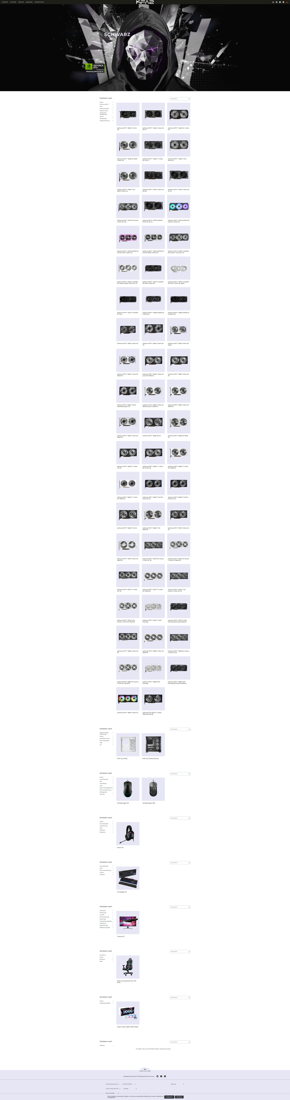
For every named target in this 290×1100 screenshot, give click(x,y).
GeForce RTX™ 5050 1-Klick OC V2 (153, 344)
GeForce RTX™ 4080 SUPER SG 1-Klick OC (153, 313)
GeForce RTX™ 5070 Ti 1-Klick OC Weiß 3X (153, 590)
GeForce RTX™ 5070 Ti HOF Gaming (152, 621)
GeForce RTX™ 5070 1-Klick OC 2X (178, 528)
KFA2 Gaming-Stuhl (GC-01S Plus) (126, 981)
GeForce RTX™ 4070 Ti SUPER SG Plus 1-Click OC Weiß (178, 282)
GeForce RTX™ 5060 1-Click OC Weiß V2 (127, 436)
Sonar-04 (120, 847)
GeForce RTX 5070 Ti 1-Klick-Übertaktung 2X (152, 713)
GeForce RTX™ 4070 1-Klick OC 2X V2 (178, 190)
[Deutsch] (287, 2)
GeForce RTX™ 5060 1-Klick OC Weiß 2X (178, 405)
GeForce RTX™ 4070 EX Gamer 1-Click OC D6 (127, 221)
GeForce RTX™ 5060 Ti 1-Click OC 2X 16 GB (153, 467)
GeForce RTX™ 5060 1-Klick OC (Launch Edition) (153, 375)
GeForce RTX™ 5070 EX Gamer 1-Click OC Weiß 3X (178, 559)
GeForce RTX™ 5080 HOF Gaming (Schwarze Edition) (177, 682)
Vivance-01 (120, 936)
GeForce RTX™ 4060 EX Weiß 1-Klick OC (127, 159)
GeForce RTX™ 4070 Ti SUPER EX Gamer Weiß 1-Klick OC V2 (127, 282)
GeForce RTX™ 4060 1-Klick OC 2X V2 (153, 128)
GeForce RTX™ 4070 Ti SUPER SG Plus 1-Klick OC (153, 282)
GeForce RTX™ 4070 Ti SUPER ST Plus (127, 313)
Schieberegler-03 (123, 803)
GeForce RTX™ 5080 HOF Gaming (151, 682)
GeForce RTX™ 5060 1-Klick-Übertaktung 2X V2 (126, 405)
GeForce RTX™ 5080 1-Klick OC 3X (127, 651)
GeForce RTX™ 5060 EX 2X (152, 436)
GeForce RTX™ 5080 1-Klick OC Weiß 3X (153, 651)
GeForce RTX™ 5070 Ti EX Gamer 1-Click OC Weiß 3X (126, 621)
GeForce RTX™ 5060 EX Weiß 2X (178, 436)
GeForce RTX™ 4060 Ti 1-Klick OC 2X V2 (153, 159)
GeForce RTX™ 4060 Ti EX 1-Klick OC (177, 159)
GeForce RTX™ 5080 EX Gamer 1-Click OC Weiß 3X (127, 682)
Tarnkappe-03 (122, 892)
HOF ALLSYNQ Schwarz (151, 758)
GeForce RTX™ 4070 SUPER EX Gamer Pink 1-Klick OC (128, 252)
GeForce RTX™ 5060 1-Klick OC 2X (178, 375)
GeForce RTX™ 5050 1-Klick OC (127, 343)
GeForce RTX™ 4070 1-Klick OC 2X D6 (153, 190)
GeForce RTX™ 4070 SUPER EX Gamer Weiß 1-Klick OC (153, 252)
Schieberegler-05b (149, 803)
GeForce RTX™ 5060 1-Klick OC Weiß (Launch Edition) (153, 405)
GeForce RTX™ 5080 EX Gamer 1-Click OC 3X (178, 651)
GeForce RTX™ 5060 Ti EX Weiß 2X (151, 528)
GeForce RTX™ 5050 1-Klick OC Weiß (178, 344)
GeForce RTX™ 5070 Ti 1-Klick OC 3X (127, 590)
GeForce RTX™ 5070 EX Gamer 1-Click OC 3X (153, 559)
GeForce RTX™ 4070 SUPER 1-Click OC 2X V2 (153, 221)
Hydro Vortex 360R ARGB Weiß (127, 1027)
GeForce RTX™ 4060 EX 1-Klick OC (178, 128)
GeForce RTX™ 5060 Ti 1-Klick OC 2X (127, 467)
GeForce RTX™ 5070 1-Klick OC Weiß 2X (127, 559)
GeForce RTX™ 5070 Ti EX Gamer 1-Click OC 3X (177, 590)
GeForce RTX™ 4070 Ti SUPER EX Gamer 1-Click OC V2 (178, 252)
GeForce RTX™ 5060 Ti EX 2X (127, 528)
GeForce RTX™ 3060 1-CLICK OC (127, 128)
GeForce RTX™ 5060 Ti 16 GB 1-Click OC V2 (153, 498)
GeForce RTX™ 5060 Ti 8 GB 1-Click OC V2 (178, 498)
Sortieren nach (106, 98)
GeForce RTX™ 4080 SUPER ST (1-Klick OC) (178, 313)
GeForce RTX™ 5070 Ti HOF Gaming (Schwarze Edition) (177, 621)
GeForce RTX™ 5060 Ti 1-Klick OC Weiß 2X (178, 467)
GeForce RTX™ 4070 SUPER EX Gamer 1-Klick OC (178, 221)
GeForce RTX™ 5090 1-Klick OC (127, 712)
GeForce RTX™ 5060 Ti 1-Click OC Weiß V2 (127, 498)
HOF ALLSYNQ (122, 758)
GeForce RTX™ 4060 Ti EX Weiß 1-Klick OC (126, 190)
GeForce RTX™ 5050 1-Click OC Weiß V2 (127, 375)
